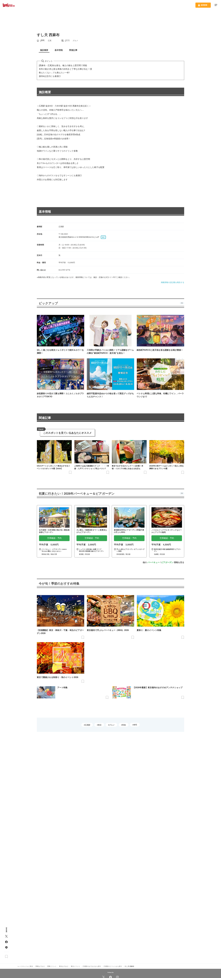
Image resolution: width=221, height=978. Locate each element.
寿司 (135, 724)
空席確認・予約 (54, 538)
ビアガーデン (167, 562)
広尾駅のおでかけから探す (92, 966)
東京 (100, 725)
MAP (103, 237)
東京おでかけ (63, 966)
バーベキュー (153, 562)
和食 (124, 725)
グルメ (112, 725)
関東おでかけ (40, 966)
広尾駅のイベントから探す (113, 966)
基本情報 (45, 211)
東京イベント (75, 966)
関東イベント (52, 966)
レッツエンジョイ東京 (25, 966)
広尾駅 (87, 725)
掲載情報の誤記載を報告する (172, 282)
